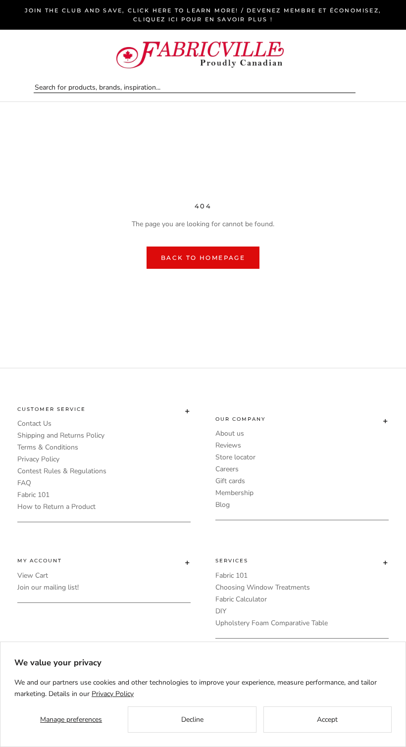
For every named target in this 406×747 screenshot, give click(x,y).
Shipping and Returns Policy (60, 435)
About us (229, 433)
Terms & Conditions (47, 447)
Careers (227, 469)
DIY (220, 611)
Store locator (235, 457)
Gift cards (230, 481)
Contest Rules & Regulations (61, 471)
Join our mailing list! (48, 587)
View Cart (32, 575)
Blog (222, 504)
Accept (327, 719)
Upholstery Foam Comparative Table (271, 623)
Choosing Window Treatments (262, 587)
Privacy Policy (38, 459)
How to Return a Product (56, 506)
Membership (234, 493)
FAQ (24, 483)
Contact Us (34, 423)
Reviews (228, 445)
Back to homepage (203, 257)
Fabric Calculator (241, 599)
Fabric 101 (33, 494)
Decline (192, 719)
